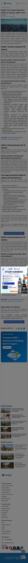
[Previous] (22, 295)
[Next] (25, 295)
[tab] (1, 295)
